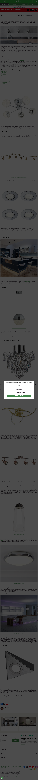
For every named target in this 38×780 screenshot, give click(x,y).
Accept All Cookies (19, 395)
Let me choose (19, 389)
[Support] (2, 778)
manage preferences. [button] (18, 383)
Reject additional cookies (19, 392)
